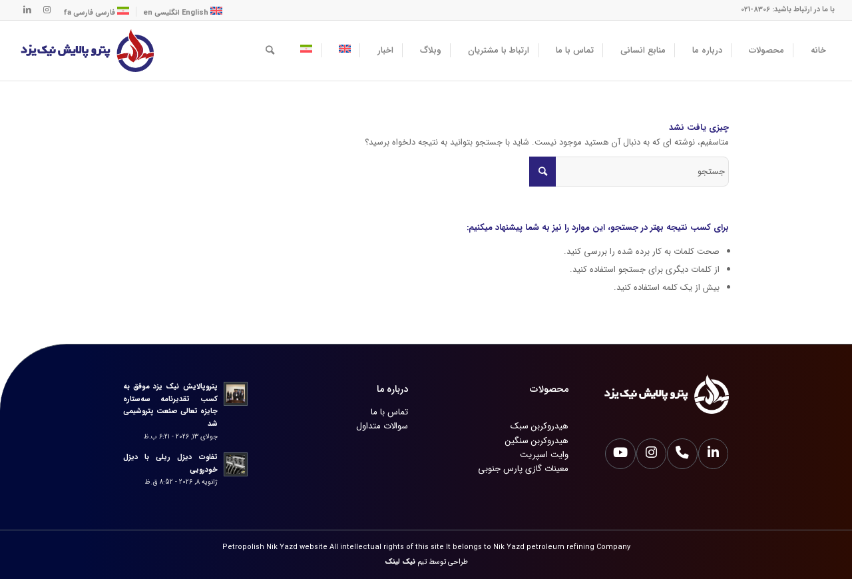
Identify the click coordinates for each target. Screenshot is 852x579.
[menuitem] (814, 51)
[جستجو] (270, 51)
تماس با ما (389, 412)
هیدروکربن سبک (539, 426)
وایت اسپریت (544, 455)
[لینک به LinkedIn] (27, 10)
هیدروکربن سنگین (536, 441)
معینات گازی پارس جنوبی (523, 469)
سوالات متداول (382, 426)
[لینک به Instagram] (47, 10)
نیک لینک (400, 562)
